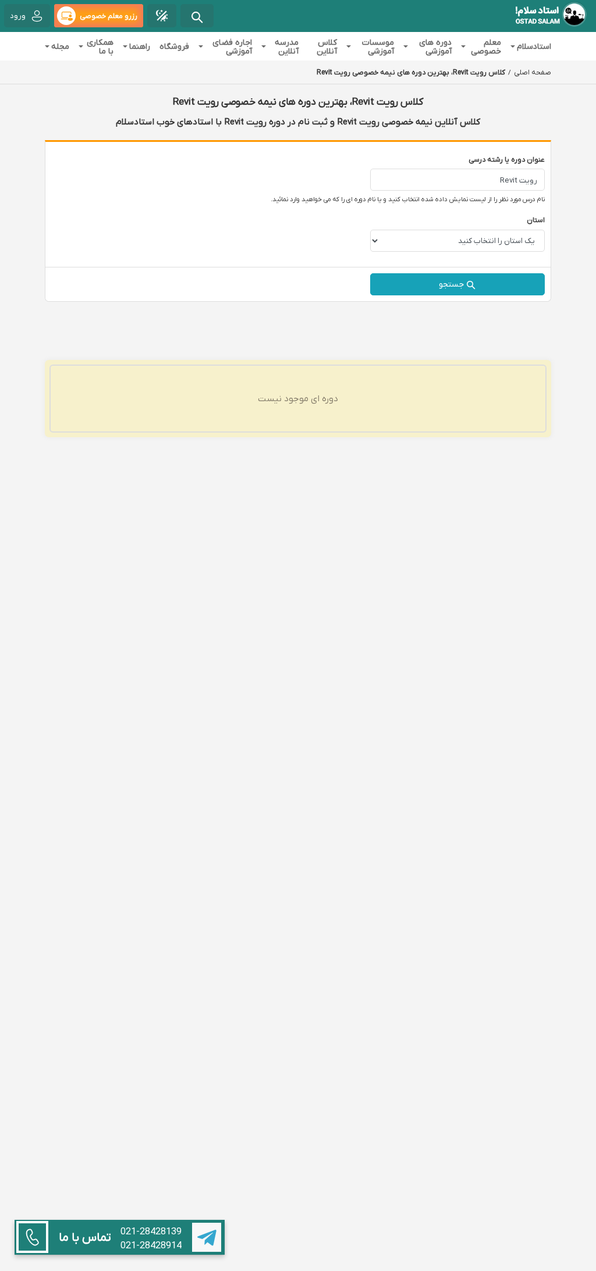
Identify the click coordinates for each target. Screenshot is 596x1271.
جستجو (451, 283)
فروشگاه (174, 46)
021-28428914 (151, 1245)
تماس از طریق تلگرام (206, 1237)
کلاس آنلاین (327, 46)
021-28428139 (151, 1231)
